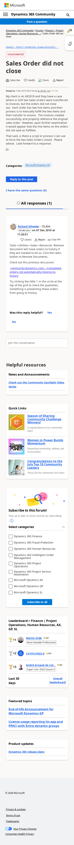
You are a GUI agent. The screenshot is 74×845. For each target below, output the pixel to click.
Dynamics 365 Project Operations (27, 565)
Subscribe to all (37, 602)
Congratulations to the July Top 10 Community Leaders (44, 465)
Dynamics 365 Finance (28, 536)
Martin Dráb (34, 638)
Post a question (37, 21)
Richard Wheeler (28, 226)
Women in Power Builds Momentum (45, 442)
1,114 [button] (55, 91)
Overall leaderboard (58, 680)
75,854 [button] (46, 226)
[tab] (34, 205)
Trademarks (12, 821)
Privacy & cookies (16, 809)
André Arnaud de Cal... (40, 665)
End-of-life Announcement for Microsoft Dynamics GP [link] (31, 711)
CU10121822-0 (35, 653)
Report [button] (59, 80)
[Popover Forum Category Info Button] (11, 520)
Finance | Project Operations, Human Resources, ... (34, 32)
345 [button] (47, 638)
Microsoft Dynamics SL (28, 592)
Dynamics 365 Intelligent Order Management (34, 556)
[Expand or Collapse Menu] (5, 14)
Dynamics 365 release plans (26, 752)
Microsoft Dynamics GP (37, 165)
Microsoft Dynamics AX (28, 580)
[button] (68, 14)
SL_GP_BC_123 (44, 91)
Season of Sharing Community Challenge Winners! (44, 419)
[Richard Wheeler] (13, 227)
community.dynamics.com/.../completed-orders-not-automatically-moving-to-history (36, 272)
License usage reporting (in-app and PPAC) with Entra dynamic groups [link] (36, 724)
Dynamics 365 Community (33, 14)
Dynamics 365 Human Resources (34, 548)
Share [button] (46, 80)
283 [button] (60, 665)
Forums (39, 30)
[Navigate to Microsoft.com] (14, 5)
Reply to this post (21, 179)
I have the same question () (26, 190)
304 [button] (49, 653)
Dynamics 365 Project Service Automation (32, 573)
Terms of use (13, 815)
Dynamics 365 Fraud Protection (33, 542)
